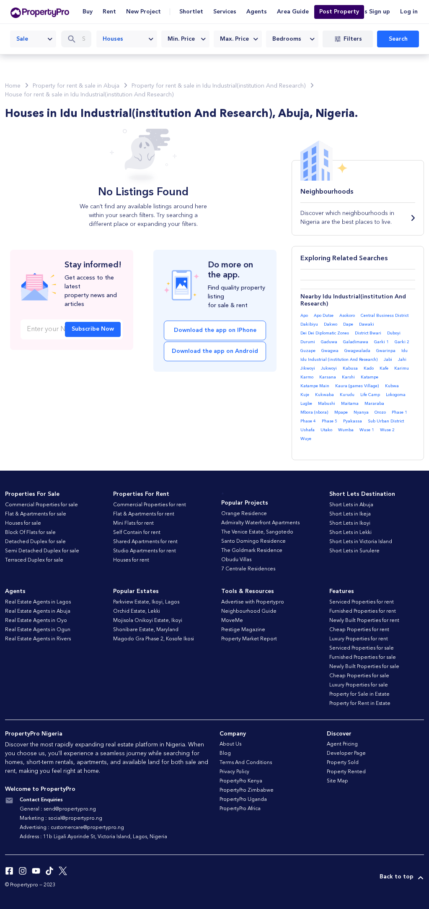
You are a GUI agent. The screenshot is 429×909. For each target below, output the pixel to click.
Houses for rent (131, 560)
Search (398, 39)
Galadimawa (355, 342)
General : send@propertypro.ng (58, 809)
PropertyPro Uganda (243, 799)
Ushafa (307, 430)
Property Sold (343, 762)
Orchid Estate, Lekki (136, 611)
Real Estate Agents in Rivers (38, 639)
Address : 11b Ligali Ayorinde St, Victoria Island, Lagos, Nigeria (93, 836)
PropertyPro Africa (240, 808)
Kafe (384, 368)
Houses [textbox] (113, 39)
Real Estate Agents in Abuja (37, 611)
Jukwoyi (329, 368)
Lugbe (306, 403)
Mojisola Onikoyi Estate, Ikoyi (147, 620)
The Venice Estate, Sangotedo (257, 532)
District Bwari (368, 333)
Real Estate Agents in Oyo (36, 620)
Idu (404, 351)
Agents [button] (256, 12)
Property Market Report (249, 639)
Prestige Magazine (243, 629)
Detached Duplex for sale (35, 541)
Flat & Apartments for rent (143, 514)
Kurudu (347, 395)
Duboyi (394, 333)
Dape (348, 324)
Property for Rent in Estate (359, 703)
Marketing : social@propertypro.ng (61, 818)
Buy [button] (88, 12)
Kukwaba (324, 395)
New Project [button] (143, 12)
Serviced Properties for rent (361, 602)
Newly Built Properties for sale (364, 666)
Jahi (402, 359)
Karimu (401, 368)
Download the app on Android (215, 351)
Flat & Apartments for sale (35, 514)
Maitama (350, 403)
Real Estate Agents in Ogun (37, 629)
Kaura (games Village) (357, 386)
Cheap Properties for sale (359, 676)
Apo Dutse (323, 315)
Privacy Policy (234, 771)
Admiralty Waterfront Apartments (260, 523)
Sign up (379, 12)
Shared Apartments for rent (145, 541)
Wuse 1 (366, 430)
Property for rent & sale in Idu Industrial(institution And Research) (219, 86)
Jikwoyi (307, 368)
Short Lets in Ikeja (350, 514)
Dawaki (366, 324)
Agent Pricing (342, 744)
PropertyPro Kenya (241, 781)
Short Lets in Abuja (351, 505)
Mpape (341, 412)
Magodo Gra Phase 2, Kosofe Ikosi (153, 639)
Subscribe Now (93, 329)
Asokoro (347, 315)
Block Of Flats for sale (30, 532)
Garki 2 (402, 342)
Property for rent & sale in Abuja (76, 86)
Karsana (327, 377)
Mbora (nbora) (314, 412)
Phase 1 (399, 412)
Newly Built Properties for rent (364, 620)
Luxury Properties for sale (358, 685)
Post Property (339, 12)
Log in (409, 12)
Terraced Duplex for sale (34, 560)
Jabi (388, 359)
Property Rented (346, 771)
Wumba (346, 430)
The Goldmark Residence (251, 550)
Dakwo (330, 324)
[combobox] (33, 39)
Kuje (304, 395)
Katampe (369, 377)
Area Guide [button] (293, 12)
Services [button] (224, 12)
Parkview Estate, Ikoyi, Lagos (146, 602)
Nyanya (361, 412)
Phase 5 (329, 421)
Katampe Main (314, 386)
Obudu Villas (236, 559)
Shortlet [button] (191, 12)
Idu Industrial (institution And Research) (339, 359)
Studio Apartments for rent (144, 551)
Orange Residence (244, 513)
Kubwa (392, 386)
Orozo (380, 412)
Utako (326, 430)
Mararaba (374, 403)
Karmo (306, 377)
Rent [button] (109, 12)
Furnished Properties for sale (362, 657)
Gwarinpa (385, 351)
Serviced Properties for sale (361, 648)
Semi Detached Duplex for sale (42, 551)
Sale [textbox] (22, 39)
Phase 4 (308, 421)
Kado (369, 368)
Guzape (307, 351)
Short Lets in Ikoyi (349, 523)
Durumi (307, 342)
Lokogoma (396, 395)
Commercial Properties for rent (149, 505)
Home (13, 86)
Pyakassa (352, 421)
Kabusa (350, 368)
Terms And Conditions (246, 762)
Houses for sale (23, 523)
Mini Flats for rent (133, 523)
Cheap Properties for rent (359, 629)
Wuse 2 (387, 430)
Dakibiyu (309, 324)
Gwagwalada (357, 351)
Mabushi (326, 403)
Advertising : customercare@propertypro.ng (72, 827)
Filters (353, 39)
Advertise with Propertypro (252, 602)
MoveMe (232, 620)
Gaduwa (329, 342)
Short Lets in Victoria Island (360, 541)
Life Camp (370, 395)
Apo (304, 315)
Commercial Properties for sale (41, 505)
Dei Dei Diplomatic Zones (324, 333)
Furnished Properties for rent (362, 611)
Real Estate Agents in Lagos (38, 602)
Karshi (348, 377)
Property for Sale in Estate (359, 694)
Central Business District (384, 315)
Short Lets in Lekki (350, 532)
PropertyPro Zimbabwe (247, 790)
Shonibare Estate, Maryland (145, 629)
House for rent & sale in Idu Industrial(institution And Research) (89, 95)
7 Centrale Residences (248, 569)
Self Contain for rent (136, 532)
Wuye (305, 439)
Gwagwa (330, 351)
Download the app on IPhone (215, 330)
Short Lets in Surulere (354, 551)
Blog (225, 753)
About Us (230, 744)
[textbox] (185, 39)
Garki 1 (381, 342)
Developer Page (346, 753)
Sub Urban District (386, 421)
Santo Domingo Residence (253, 541)
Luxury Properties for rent (358, 639)
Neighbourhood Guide (249, 611)
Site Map (337, 781)
